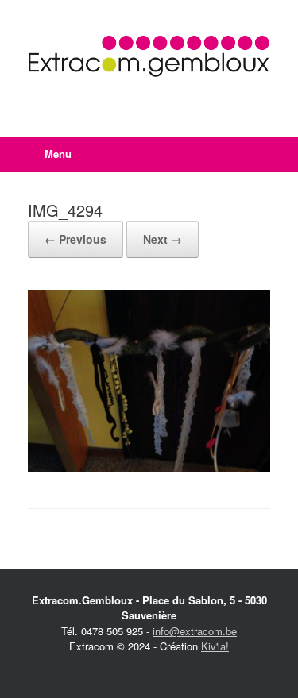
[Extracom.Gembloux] (149, 56)
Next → (162, 239)
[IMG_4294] (149, 467)
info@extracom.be (195, 630)
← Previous (75, 239)
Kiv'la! (215, 646)
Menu (58, 153)
